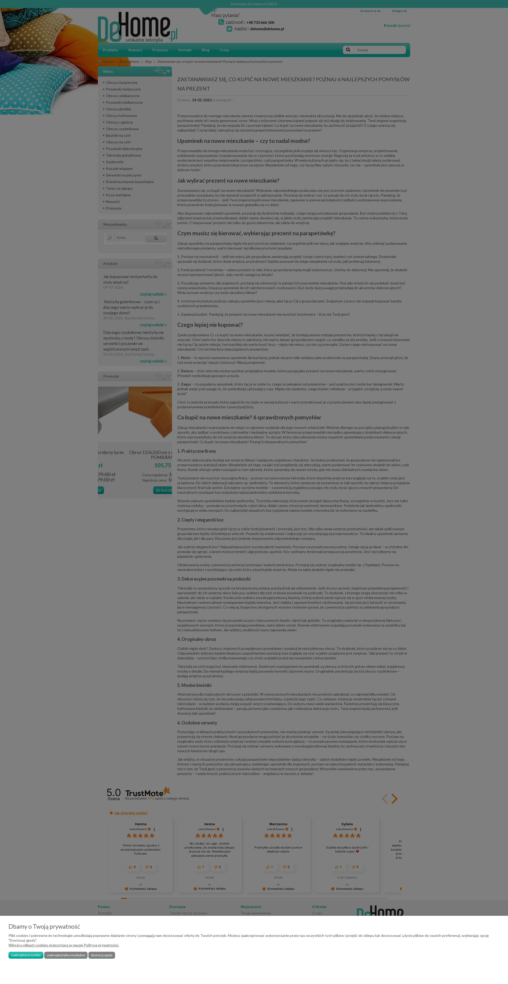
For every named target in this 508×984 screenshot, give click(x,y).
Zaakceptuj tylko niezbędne (66, 955)
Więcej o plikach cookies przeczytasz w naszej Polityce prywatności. (63, 945)
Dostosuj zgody (101, 955)
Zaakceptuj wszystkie (26, 955)
